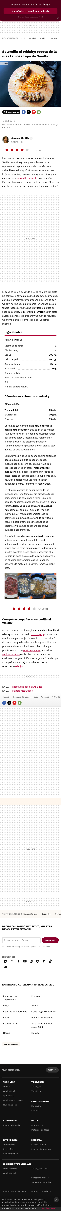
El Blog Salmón (38, 1144)
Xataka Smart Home (13, 1100)
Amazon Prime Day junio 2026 (41, 1025)
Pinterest (37, 960)
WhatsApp (5, 960)
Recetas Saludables (42, 1017)
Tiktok (50, 960)
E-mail (39, 112)
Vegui (6, 1005)
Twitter (29, 112)
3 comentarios (12, 112)
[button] (21, 138)
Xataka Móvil (9, 1091)
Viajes (34, 1005)
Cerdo (57, 697)
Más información (48, 1208)
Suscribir (50, 940)
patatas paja (37, 634)
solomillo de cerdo (27, 178)
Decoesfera (8, 1149)
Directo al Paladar (12, 1125)
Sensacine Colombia (41, 1182)
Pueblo (43, 38)
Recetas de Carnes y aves (25, 697)
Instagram (31, 960)
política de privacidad (40, 946)
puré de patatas (31, 650)
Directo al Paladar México (15, 1191)
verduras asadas (11, 654)
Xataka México (10, 1168)
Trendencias (9, 1144)
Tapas (46, 697)
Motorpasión (37, 1125)
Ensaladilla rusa (30, 914)
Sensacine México (40, 1178)
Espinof (35, 1110)
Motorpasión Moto (40, 1130)
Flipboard (34, 112)
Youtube (25, 960)
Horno (6, 1033)
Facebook (24, 112)
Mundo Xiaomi (10, 1105)
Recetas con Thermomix (10, 998)
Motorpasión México (41, 1191)
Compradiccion (10, 1154)
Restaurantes (10, 1023)
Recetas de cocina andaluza (27, 686)
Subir (50, 1070)
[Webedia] (11, 1071)
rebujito (19, 666)
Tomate (53, 38)
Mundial (32, 38)
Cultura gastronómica (43, 1011)
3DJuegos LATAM (39, 1168)
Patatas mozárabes (22, 690)
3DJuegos (36, 1086)
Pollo (6, 1017)
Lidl (23, 38)
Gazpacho (46, 914)
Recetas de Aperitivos (15, 1011)
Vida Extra (36, 1091)
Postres (35, 996)
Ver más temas (11, 1044)
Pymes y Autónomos (41, 1149)
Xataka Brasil (9, 1173)
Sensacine (36, 1106)
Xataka (6, 1086)
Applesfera (8, 1096)
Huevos (35, 1033)
